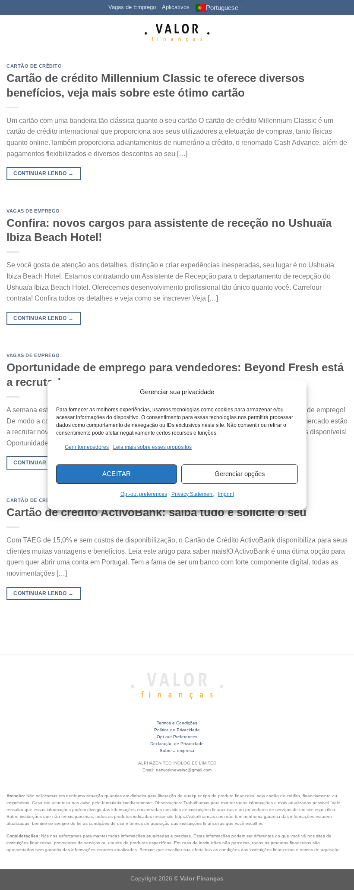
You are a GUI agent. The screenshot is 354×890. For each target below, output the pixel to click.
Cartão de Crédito (34, 66)
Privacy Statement (192, 494)
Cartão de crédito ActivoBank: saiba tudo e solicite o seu (156, 512)
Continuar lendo (43, 173)
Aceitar (116, 473)
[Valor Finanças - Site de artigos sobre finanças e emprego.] (177, 33)
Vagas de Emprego (132, 7)
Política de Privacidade (177, 729)
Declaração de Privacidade (177, 743)
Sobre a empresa (177, 750)
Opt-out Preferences (177, 736)
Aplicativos (176, 7)
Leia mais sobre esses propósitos (152, 447)
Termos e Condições (177, 723)
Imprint (226, 494)
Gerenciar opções (240, 473)
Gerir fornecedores (87, 447)
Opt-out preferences (143, 494)
